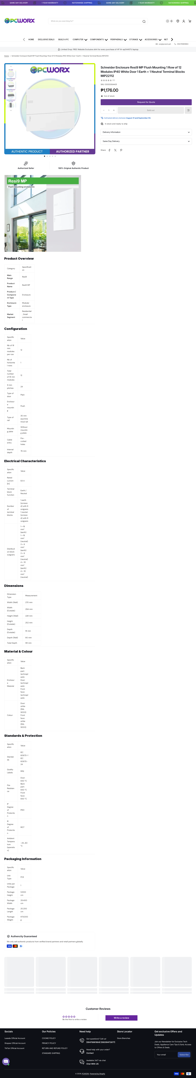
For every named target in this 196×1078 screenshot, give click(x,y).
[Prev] (11, 66)
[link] (109, 150)
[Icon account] (183, 21)
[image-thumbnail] (11, 74)
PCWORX (85, 1074)
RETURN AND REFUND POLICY (54, 1048)
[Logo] (19, 21)
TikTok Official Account (14, 1048)
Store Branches (123, 1038)
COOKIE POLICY (49, 1038)
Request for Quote (146, 102)
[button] (177, 21)
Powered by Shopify (97, 1074)
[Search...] (144, 21)
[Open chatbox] (6, 1061)
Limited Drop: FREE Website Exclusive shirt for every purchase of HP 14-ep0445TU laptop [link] (99, 49)
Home (6, 56)
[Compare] (188, 110)
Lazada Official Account (15, 1038)
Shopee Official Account (15, 1043)
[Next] (11, 110)
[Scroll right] (171, 39)
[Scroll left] (25, 39)
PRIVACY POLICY (49, 1043)
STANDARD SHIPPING (51, 1053)
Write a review (121, 1017)
